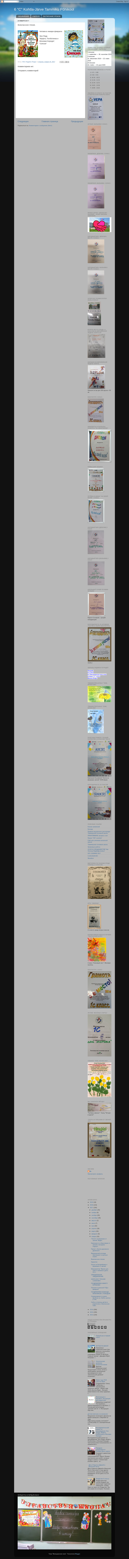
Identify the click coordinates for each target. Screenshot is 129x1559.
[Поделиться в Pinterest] (68, 62)
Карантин (94, 1262)
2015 (92, 1312)
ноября (94, 1212)
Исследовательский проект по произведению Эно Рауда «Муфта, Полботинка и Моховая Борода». (103, 1432)
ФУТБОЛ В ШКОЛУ (102, 1346)
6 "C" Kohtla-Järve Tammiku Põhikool (44, 9)
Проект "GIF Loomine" (95, 838)
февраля (95, 1234)
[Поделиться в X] (64, 62)
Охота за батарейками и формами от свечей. (99, 1265)
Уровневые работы (94, 847)
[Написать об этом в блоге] (62, 62)
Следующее (23, 121)
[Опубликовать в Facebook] (66, 62)
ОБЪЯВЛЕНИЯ (23, 16)
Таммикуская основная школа (98, 844)
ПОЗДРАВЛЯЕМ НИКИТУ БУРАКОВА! (99, 1284)
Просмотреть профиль (95, 1174)
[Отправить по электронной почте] (61, 62)
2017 (92, 1207)
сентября (95, 1218)
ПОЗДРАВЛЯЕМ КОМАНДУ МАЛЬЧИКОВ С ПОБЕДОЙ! (100, 1292)
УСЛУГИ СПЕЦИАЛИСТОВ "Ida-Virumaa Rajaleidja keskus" (98, 850)
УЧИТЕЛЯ (36, 16)
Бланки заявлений (94, 826)
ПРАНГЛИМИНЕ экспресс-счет (98, 835)
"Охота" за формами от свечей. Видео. (99, 1239)
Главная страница (50, 121)
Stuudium (91, 858)
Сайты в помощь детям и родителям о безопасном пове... (100, 1303)
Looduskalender (93, 856)
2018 (92, 1205)
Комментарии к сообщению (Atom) (40, 125)
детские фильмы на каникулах (98, 1414)
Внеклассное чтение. (98, 1259)
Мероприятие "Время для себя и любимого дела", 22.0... (100, 1270)
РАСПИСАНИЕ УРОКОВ (51, 16)
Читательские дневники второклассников (101, 1363)
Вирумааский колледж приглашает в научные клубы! (99, 1255)
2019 (92, 1202)
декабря (94, 1210)
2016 (92, 1309)
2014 (92, 1315)
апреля (94, 1228)
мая (93, 1226)
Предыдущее (77, 121)
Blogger (77, 1554)
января (94, 1236)
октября (94, 1215)
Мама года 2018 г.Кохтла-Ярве (101, 1380)
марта (94, 1231)
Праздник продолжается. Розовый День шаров (103, 1449)
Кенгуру (90, 829)
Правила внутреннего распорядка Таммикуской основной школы (99, 832)
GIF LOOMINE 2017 (94, 853)
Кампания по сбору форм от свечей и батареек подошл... (100, 1244)
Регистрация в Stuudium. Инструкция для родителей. (103, 1398)
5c (90, 1171)
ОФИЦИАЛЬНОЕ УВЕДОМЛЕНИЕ (97, 1275)
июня (93, 1223)
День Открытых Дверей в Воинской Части (97, 1465)
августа (94, 1220)
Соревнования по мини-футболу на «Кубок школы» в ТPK (101, 1298)
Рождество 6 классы (102, 1478)
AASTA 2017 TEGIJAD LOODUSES (98, 1280)
